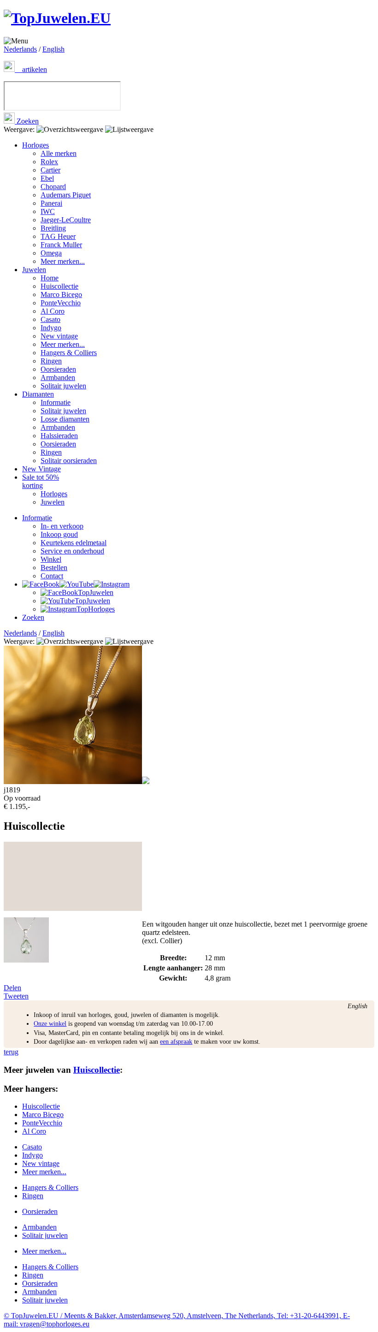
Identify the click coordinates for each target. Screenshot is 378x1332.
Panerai (51, 203)
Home (50, 278)
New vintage (59, 336)
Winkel (51, 559)
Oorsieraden (58, 369)
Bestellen (54, 567)
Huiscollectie (59, 286)
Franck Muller (61, 245)
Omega (51, 253)
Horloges (35, 145)
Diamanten (38, 394)
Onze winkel (50, 1023)
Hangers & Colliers (69, 353)
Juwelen (34, 270)
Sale (40, 481)
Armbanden (58, 377)
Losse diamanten (65, 419)
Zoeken (27, 121)
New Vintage (41, 469)
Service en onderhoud (72, 551)
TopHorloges (96, 609)
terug (11, 1052)
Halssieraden (59, 436)
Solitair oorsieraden (69, 460)
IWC (48, 211)
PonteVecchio (61, 303)
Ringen (51, 361)
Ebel (47, 178)
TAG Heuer (58, 236)
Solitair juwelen (63, 386)
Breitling (53, 228)
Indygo (51, 328)
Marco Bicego (61, 294)
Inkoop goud (59, 534)
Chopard (53, 186)
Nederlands (20, 49)
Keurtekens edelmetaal (73, 543)
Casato (50, 319)
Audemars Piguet (66, 195)
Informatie (56, 402)
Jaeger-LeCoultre (66, 220)
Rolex (49, 162)
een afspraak (176, 1041)
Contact (52, 576)
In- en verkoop (62, 526)
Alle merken (59, 153)
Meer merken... (63, 261)
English (53, 49)
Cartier (50, 170)
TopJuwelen (95, 592)
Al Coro (53, 311)
